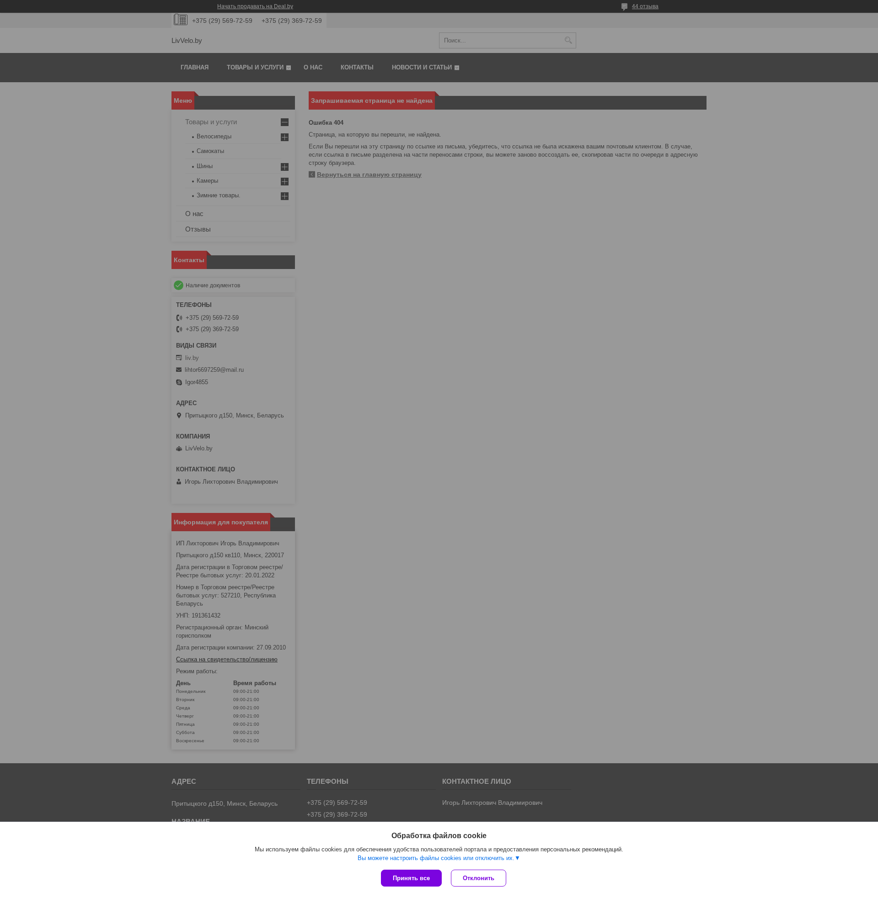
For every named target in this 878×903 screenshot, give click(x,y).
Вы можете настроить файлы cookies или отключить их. (436, 858)
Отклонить (478, 878)
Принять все (411, 878)
